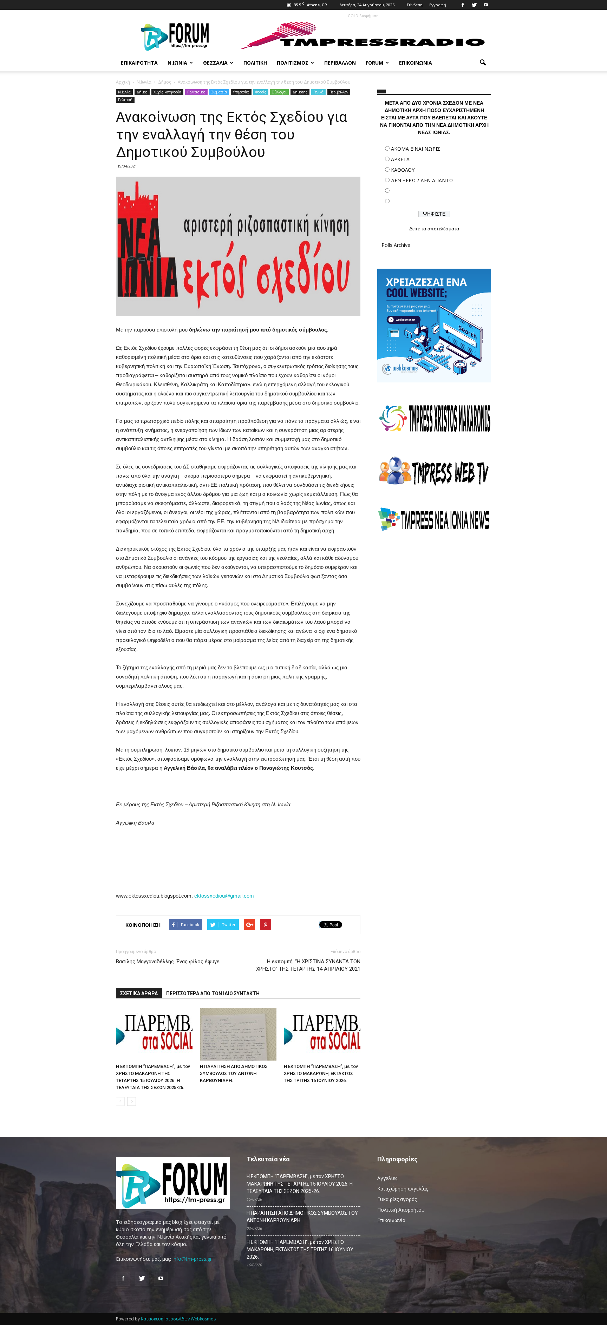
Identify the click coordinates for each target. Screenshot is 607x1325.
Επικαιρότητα (139, 62)
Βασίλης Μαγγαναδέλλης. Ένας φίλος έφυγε (168, 961)
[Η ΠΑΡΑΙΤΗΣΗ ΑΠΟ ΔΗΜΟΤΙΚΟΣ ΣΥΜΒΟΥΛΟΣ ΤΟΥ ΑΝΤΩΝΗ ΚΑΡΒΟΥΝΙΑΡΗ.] (238, 1034)
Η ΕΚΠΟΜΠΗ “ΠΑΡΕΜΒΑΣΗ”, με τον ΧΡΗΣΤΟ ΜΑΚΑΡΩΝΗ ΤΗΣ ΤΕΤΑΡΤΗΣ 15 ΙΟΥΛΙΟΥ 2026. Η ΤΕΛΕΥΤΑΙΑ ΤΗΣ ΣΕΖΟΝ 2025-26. (300, 1184)
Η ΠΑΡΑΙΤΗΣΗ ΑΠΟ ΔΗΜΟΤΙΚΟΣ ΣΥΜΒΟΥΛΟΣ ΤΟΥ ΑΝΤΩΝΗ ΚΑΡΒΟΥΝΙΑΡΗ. (234, 1073)
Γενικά (318, 92)
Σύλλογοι (279, 92)
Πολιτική (255, 62)
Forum (374, 62)
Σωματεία (219, 92)
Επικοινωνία (415, 62)
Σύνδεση (415, 4)
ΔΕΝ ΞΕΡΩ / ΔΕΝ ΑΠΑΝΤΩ (422, 180)
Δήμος (142, 92)
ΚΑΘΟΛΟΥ (403, 169)
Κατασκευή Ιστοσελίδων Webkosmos (178, 1319)
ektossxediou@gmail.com (224, 896)
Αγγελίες (387, 1178)
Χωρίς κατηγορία (167, 92)
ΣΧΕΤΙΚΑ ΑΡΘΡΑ (139, 993)
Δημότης (300, 92)
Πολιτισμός (292, 62)
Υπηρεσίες (241, 92)
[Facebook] (462, 5)
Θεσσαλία (215, 62)
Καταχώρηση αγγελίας (402, 1188)
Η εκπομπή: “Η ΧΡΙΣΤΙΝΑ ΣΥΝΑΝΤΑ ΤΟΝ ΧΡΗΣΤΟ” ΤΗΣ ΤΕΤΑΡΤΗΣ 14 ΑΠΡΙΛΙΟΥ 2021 (308, 965)
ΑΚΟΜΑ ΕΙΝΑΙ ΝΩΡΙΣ (415, 148)
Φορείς (260, 92)
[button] (482, 62)
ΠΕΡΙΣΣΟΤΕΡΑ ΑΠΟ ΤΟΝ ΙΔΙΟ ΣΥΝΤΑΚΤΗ (213, 993)
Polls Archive (395, 245)
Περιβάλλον (340, 62)
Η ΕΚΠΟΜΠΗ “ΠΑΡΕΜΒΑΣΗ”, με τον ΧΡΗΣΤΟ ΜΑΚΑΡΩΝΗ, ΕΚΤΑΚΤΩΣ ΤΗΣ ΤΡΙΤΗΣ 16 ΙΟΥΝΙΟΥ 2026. (321, 1073)
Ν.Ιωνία (177, 62)
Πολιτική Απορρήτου (401, 1209)
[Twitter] (474, 5)
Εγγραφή (437, 4)
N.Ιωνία (124, 92)
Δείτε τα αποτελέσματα (434, 228)
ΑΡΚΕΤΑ (400, 159)
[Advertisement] (434, 599)
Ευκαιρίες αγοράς (397, 1199)
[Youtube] (486, 5)
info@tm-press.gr (192, 1258)
